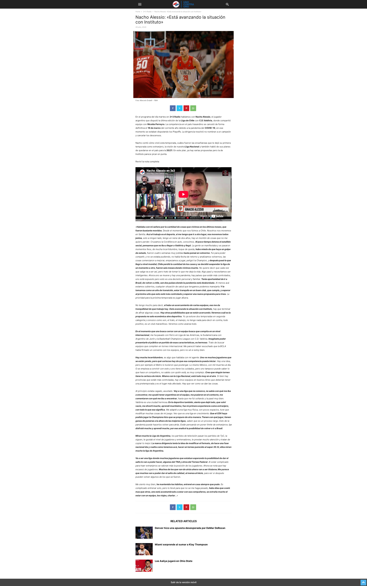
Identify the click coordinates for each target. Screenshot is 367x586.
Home (137, 11)
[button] (139, 4)
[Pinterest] (186, 108)
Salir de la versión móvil (183, 582)
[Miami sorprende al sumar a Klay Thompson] (144, 549)
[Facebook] (173, 108)
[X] (179, 108)
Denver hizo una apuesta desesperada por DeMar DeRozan (190, 528)
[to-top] (363, 581)
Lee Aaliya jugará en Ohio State (173, 561)
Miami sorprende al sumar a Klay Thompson (181, 544)
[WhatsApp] (193, 108)
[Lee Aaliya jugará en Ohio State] (144, 566)
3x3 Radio (147, 11)
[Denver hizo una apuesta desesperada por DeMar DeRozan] (144, 533)
